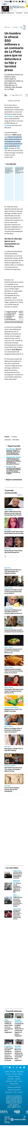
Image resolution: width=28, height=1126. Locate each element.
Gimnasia (17, 1079)
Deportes (17, 1076)
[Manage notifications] (24, 1117)
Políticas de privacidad (14, 1089)
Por (5, 95)
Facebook (13, 1067)
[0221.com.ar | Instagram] (11, 1)
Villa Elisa (15, 440)
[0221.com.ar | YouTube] (20, 1)
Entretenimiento (14, 1083)
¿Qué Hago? (9, 1081)
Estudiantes (19, 13)
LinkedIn (24, 1067)
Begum (16, 1081)
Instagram (10, 1067)
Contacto (20, 1092)
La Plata (14, 437)
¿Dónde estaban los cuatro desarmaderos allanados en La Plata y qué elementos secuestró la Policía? (13, 460)
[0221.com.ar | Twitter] (17, 1)
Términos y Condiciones (14, 1087)
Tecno (20, 1081)
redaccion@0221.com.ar (14, 1106)
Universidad (10, 13)
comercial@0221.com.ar (14, 1107)
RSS (15, 1092)
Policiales (3, 13)
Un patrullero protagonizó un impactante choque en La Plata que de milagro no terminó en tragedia (13, 470)
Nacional (14, 1074)
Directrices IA (9, 1092)
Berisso (20, 1074)
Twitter (17, 1067)
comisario (7, 125)
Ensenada (11, 1076)
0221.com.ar (7, 27)
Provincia (8, 1074)
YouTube (20, 1067)
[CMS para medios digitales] (18, 1119)
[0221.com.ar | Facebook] (14, 1)
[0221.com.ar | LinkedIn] (23, 1)
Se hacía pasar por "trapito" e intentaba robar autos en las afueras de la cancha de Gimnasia (13, 451)
